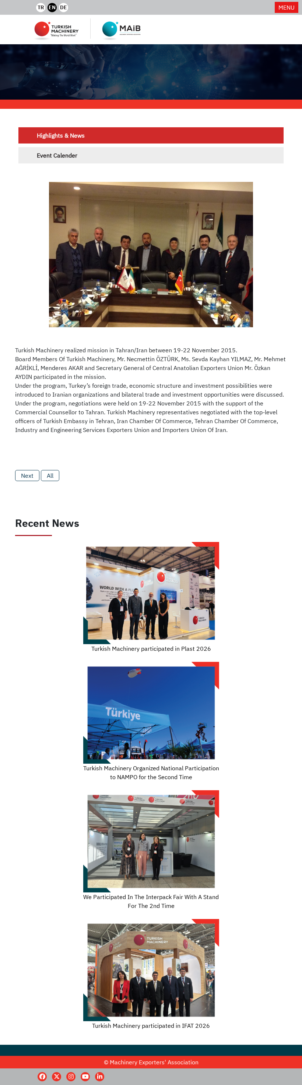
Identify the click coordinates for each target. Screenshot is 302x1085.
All (50, 475)
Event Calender (57, 155)
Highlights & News (61, 135)
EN (52, 7)
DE (63, 7)
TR (41, 7)
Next (27, 475)
